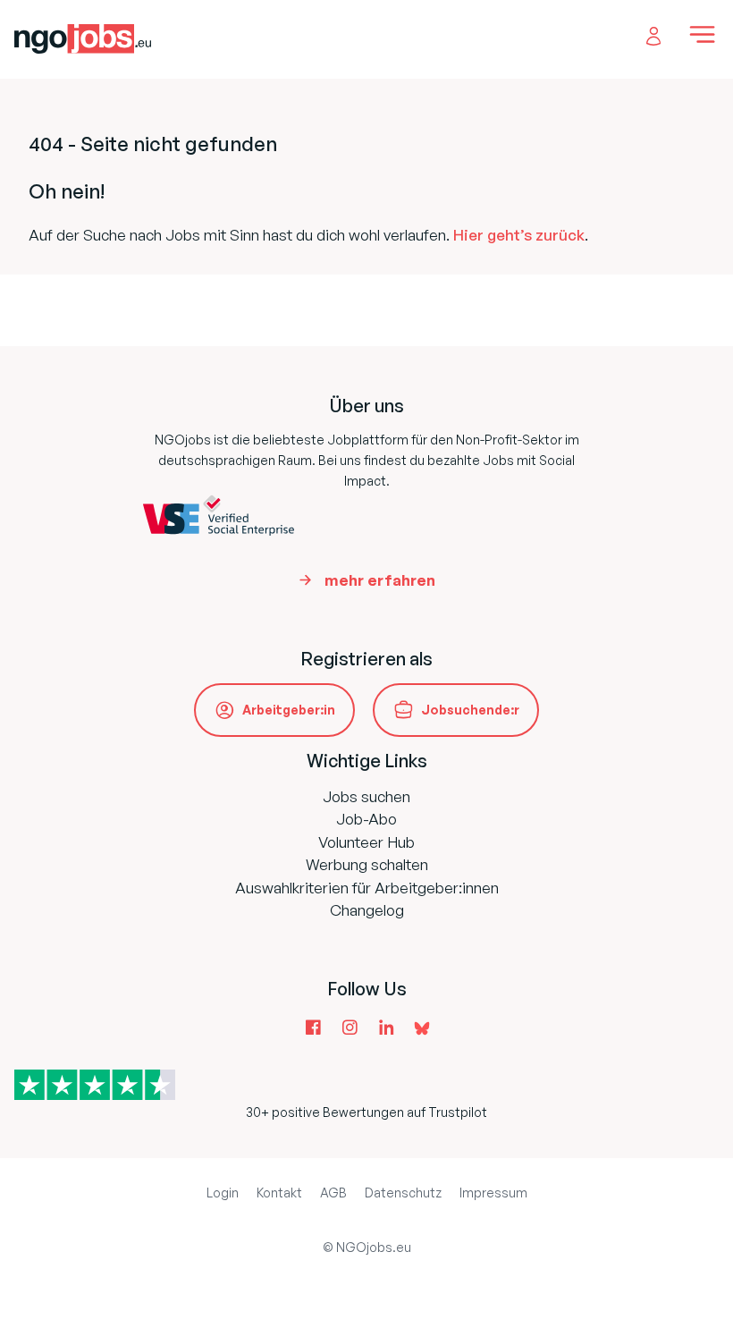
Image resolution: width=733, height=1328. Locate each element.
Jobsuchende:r (470, 709)
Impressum (493, 1192)
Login (222, 1192)
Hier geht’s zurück (519, 234)
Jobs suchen (366, 796)
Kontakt (279, 1192)
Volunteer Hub (366, 842)
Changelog (367, 910)
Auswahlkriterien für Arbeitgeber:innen (367, 887)
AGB (333, 1192)
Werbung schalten (367, 864)
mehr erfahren (379, 580)
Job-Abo (366, 818)
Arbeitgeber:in (288, 709)
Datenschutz (403, 1192)
